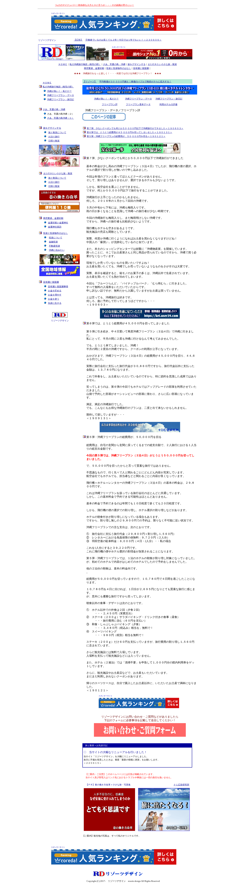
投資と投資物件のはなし (118, 68)
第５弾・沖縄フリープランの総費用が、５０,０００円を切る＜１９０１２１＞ (126, 136)
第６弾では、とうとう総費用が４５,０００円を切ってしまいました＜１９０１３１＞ (129, 132)
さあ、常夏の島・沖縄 (114, 64)
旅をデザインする (137, 64)
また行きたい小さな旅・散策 (162, 64)
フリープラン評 (110, 104)
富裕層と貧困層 (141, 68)
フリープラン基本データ (138, 104)
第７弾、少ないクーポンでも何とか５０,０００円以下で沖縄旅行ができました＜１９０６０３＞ (135, 128)
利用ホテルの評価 (168, 104)
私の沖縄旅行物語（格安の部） (85, 64)
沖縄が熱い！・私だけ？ (106, 98)
